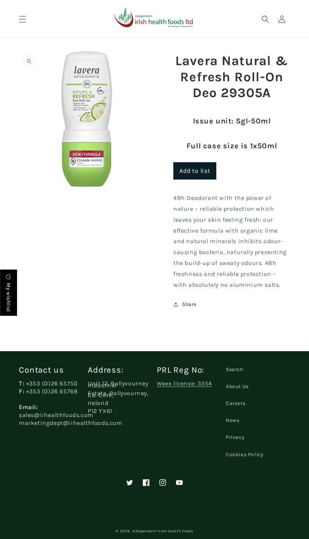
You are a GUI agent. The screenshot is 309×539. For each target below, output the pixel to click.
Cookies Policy (244, 454)
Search (234, 369)
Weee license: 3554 (184, 383)
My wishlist (8, 297)
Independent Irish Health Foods (162, 531)
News (232, 420)
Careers (235, 403)
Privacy (235, 437)
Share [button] (189, 304)
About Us (237, 386)
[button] (22, 19)
